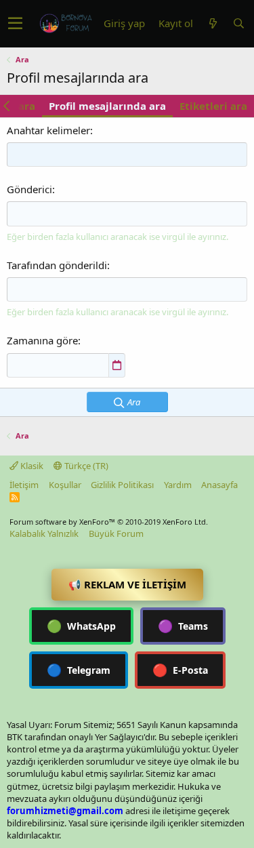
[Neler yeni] (213, 23)
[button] (15, 23)
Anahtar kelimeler (48, 130)
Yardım (178, 485)
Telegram (78, 670)
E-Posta (180, 670)
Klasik (30, 466)
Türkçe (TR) (85, 466)
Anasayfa (219, 485)
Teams (183, 626)
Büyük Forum (116, 533)
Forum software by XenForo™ (108, 522)
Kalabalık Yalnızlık (44, 533)
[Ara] (238, 23)
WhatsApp (81, 626)
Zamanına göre (42, 340)
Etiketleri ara (213, 106)
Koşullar (65, 485)
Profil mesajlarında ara (107, 106)
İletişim (24, 485)
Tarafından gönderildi (57, 265)
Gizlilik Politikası (122, 485)
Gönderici (29, 189)
